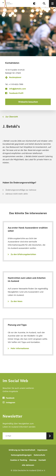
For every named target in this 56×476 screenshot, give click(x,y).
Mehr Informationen (20, 348)
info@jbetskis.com (17, 89)
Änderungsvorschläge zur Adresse (20, 190)
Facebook (9, 398)
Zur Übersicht (11, 117)
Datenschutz (39, 455)
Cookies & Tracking (18, 460)
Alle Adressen (28, 465)
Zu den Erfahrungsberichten (23, 254)
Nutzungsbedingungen (21, 455)
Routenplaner (15, 77)
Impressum (42, 450)
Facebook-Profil (16, 93)
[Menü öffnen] (52, 3)
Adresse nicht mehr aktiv (16, 194)
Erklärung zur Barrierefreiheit (22, 450)
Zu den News (16, 301)
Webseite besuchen (28, 102)
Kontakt (42, 460)
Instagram (10, 402)
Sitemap (32, 460)
